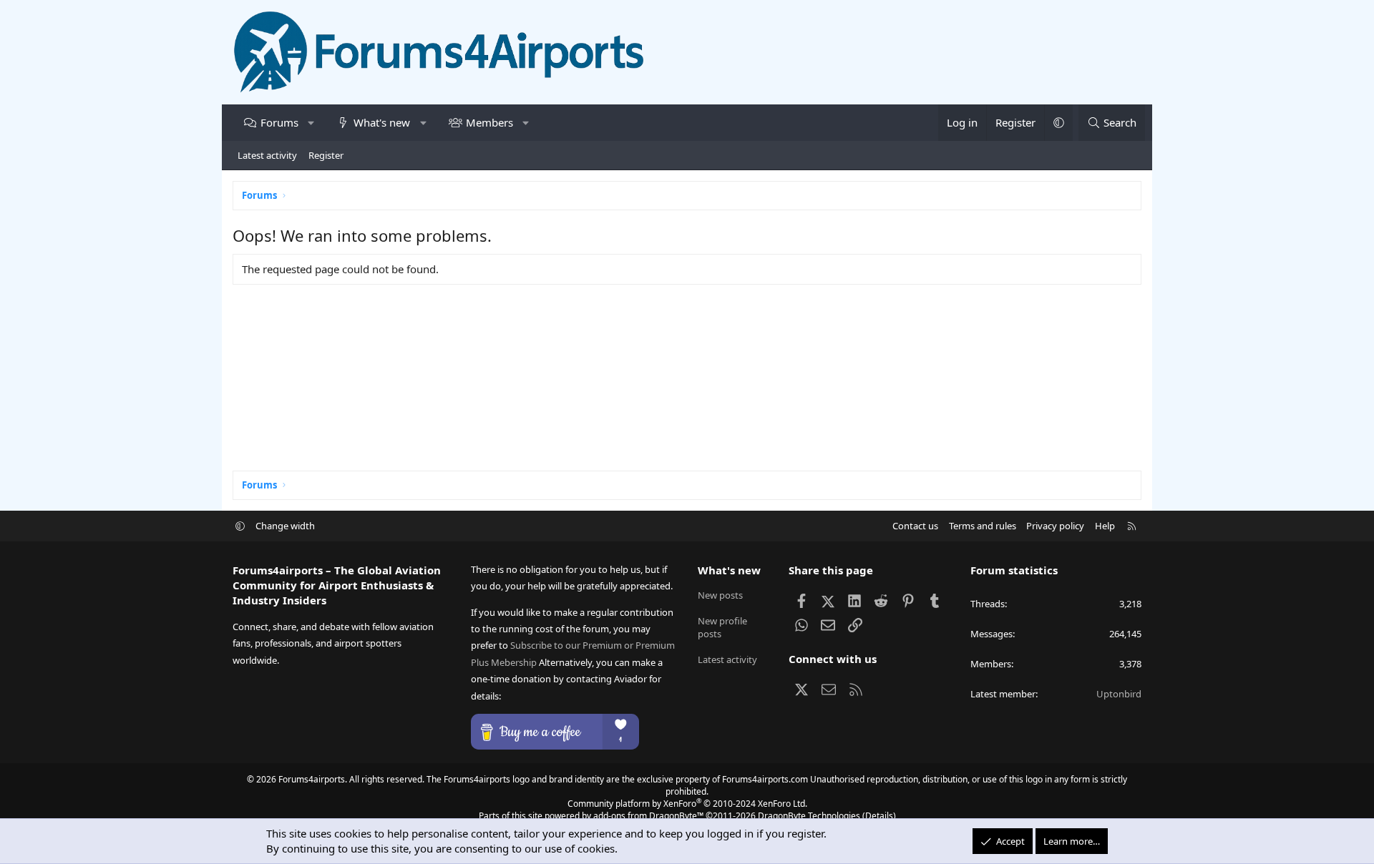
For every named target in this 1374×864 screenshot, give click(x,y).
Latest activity (267, 155)
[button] (311, 122)
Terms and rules (982, 525)
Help (1105, 525)
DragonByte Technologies (809, 816)
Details (879, 816)
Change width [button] (285, 525)
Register (326, 155)
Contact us (915, 525)
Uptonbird (1118, 693)
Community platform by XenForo (687, 803)
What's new (382, 122)
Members (489, 122)
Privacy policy (1055, 525)
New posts (720, 595)
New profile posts (722, 627)
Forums (279, 122)
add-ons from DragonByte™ (648, 816)
